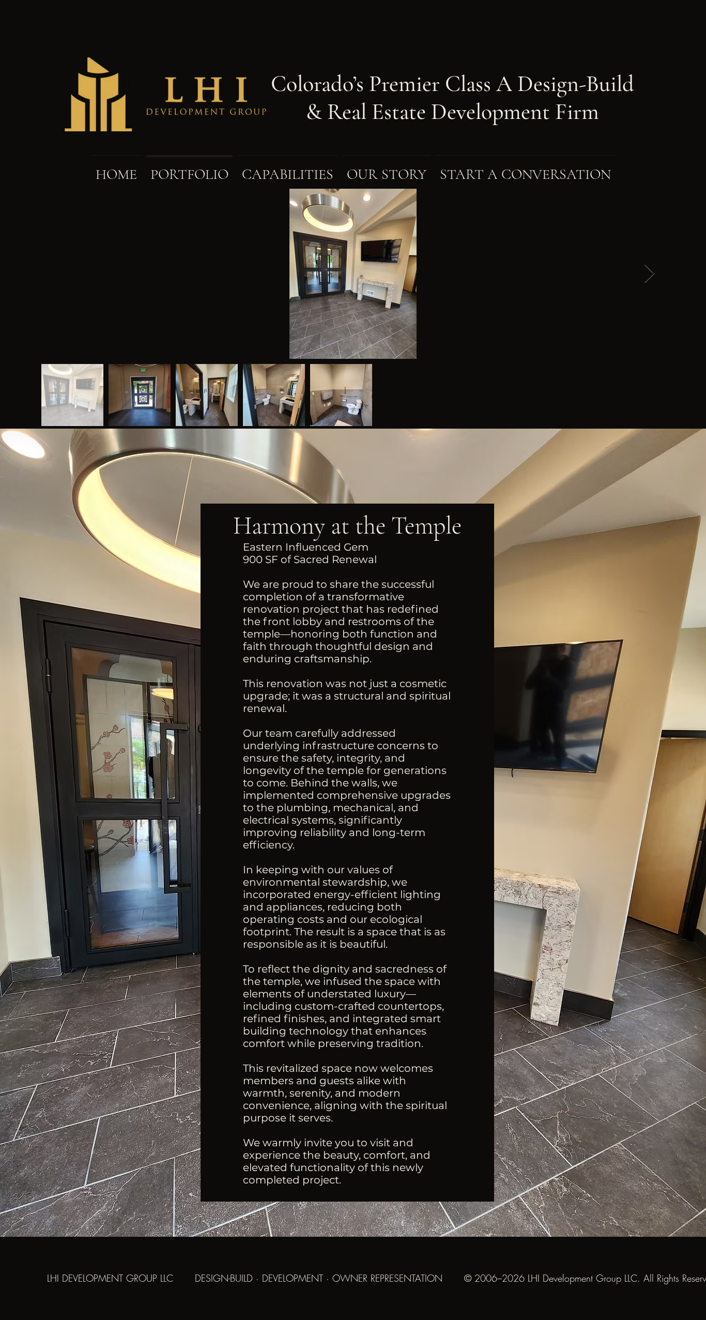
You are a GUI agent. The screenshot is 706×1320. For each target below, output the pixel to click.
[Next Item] (649, 274)
